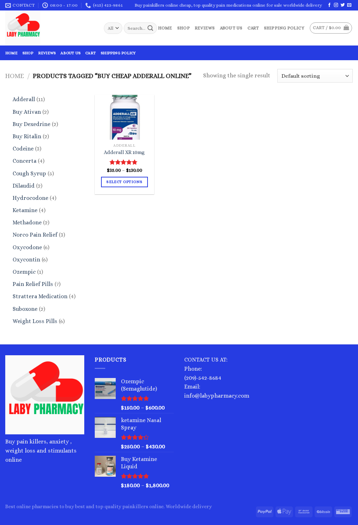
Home (165, 27)
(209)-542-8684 (202, 377)
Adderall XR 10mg (124, 152)
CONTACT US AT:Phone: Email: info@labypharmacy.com (216, 377)
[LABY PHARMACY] (49, 28)
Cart (253, 27)
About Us (231, 27)
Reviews (205, 27)
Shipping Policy (284, 27)
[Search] (151, 28)
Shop (183, 27)
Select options (124, 182)
